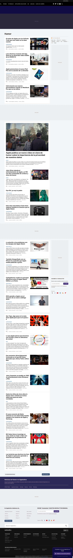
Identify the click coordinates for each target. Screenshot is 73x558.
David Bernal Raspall (13, 49)
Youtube (60, 4)
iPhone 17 (17, 517)
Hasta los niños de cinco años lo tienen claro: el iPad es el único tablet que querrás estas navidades (16, 396)
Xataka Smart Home (8, 540)
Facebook (55, 293)
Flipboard (55, 4)
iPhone (58, 41)
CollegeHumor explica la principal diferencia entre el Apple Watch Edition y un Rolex (17, 279)
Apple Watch (9, 246)
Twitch (53, 4)
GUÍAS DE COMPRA (40, 3)
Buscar (66, 526)
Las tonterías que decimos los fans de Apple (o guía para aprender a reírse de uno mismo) (17, 455)
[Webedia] (65, 1)
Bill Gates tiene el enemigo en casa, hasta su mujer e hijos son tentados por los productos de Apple (16, 436)
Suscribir (66, 283)
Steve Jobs (53, 40)
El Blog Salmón (63, 535)
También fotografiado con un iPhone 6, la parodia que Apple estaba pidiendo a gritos (16, 260)
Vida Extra (16, 537)
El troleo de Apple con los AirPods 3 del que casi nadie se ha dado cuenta (17, 40)
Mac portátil (29, 511)
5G (52, 42)
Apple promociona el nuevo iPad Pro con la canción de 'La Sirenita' (17, 69)
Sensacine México (27, 549)
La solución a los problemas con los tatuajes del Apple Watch (16, 243)
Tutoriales (17, 511)
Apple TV (17, 513)
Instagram (58, 4)
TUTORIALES (11, 3)
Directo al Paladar (36, 535)
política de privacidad (52, 513)
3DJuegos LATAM (17, 549)
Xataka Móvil (7, 537)
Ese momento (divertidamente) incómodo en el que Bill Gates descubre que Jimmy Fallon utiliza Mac (17, 358)
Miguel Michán (12, 186)
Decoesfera (54, 537)
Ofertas (17, 515)
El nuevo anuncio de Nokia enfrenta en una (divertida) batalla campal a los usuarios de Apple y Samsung (17, 416)
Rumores (6, 515)
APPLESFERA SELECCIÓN (20, 3)
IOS (28, 3)
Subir (65, 530)
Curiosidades (9, 44)
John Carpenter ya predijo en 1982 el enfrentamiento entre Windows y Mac (17, 377)
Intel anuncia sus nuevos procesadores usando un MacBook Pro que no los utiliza (17, 87)
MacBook (65, 41)
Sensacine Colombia (25, 551)
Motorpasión (44, 535)
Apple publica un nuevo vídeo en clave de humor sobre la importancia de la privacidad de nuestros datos (25, 155)
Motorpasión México (44, 549)
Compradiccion (54, 538)
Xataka (6, 535)
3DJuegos (16, 535)
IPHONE (5, 3)
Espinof (25, 537)
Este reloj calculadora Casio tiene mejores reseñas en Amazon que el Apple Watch (17, 207)
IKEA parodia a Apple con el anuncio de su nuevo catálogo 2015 (16, 297)
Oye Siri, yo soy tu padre (14, 190)
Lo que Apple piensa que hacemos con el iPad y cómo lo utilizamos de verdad (17, 337)
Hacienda (63, 40)
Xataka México (7, 549)
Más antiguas (45, 474)
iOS (61, 41)
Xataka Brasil (7, 550)
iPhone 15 (58, 40)
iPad (7, 341)
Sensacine (25, 535)
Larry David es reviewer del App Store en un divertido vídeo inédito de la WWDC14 (17, 55)
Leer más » (15, 47)
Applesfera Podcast (8, 511)
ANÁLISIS (32, 3)
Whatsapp (53, 41)
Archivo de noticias (10, 474)
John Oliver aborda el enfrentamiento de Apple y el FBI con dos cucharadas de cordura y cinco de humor (17, 173)
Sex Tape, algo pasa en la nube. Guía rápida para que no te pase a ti (17, 317)
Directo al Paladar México (36, 549)
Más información (45, 556)
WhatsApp (29, 515)
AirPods (6, 513)
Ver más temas (8, 520)
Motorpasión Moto (45, 537)
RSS (63, 293)
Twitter (62, 4)
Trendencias (54, 535)
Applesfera (7, 538)
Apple (55, 42)
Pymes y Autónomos (63, 538)
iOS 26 (28, 517)
